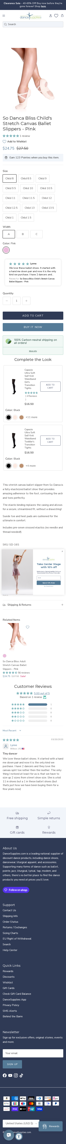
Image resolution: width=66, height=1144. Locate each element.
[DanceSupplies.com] (31, 13)
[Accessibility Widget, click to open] (19, 1136)
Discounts (9, 974)
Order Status (10, 919)
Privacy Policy (11, 1002)
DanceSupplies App (14, 997)
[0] (56, 13)
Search (7, 941)
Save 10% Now (48, 583)
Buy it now (33, 324)
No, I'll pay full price (48, 586)
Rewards (8, 968)
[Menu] (3, 13)
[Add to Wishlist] (28, 624)
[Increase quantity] (26, 298)
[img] (11, 737)
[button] (11, 133)
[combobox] (33, 21)
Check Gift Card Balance (17, 991)
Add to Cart (33, 313)
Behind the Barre (13, 1013)
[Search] (5, 21)
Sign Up (12, 1061)
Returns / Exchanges (15, 924)
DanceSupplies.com (21, 1129)
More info (33, 348)
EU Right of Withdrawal (17, 936)
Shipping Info (10, 913)
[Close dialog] (62, 551)
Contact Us (9, 907)
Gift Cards (9, 985)
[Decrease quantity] (7, 298)
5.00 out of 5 (42, 690)
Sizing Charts (10, 930)
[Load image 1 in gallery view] (33, 78)
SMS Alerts (10, 1008)
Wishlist (8, 980)
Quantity (8, 290)
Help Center (10, 947)
